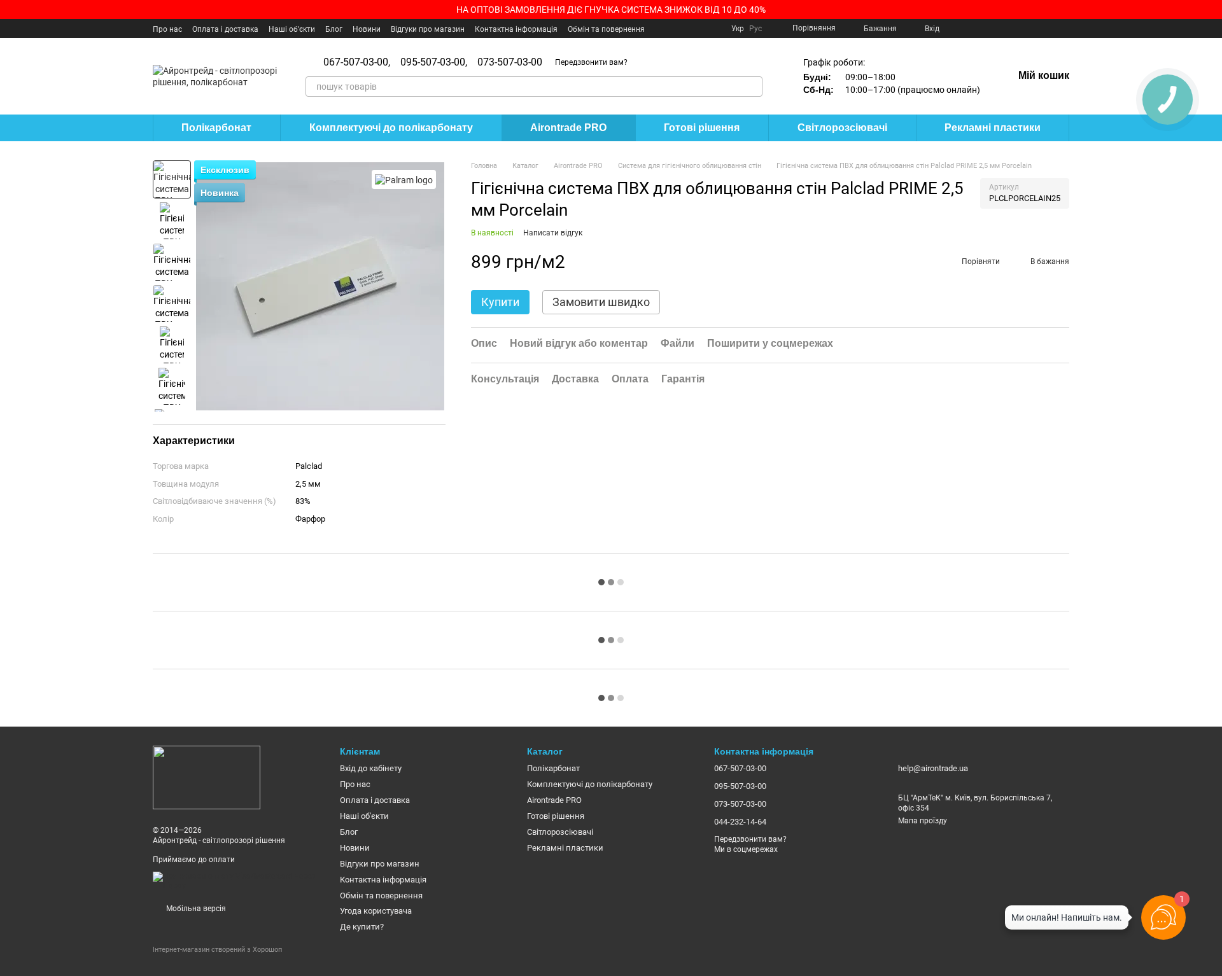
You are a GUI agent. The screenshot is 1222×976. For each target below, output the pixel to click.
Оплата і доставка (225, 29)
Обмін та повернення (606, 29)
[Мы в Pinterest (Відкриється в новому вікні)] (1018, 29)
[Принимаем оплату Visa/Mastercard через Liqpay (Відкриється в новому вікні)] (237, 881)
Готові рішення (702, 127)
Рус (755, 28)
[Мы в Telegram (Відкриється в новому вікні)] (1034, 29)
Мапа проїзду (922, 820)
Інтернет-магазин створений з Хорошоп (217, 949)
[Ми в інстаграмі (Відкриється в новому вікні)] (1003, 29)
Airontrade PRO (568, 127)
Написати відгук (552, 232)
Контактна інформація (516, 29)
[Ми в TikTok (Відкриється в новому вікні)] (1064, 29)
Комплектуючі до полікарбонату (391, 127)
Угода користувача (376, 911)
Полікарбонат (216, 127)
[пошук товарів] (752, 86)
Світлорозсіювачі (842, 127)
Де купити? (362, 926)
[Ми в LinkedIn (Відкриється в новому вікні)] (1049, 29)
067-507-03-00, (356, 62)
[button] (1212, 9)
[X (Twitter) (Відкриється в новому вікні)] (988, 29)
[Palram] (404, 179)
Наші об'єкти (292, 29)
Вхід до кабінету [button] (371, 768)
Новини (367, 29)
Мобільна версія (195, 908)
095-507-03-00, (433, 62)
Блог (333, 29)
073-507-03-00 (509, 62)
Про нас (167, 29)
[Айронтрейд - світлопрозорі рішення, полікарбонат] (206, 776)
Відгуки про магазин (428, 29)
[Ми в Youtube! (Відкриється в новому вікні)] (972, 29)
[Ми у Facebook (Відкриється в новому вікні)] (957, 29)
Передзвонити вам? (591, 62)
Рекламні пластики (993, 127)
